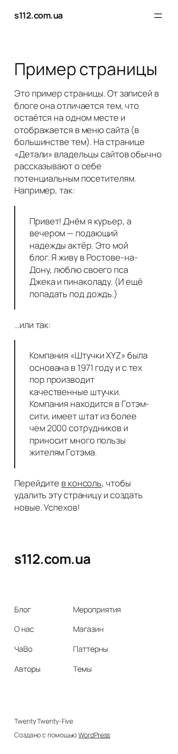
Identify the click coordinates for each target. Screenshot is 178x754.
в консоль (81, 483)
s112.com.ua (38, 15)
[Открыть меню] (158, 15)
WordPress (94, 734)
